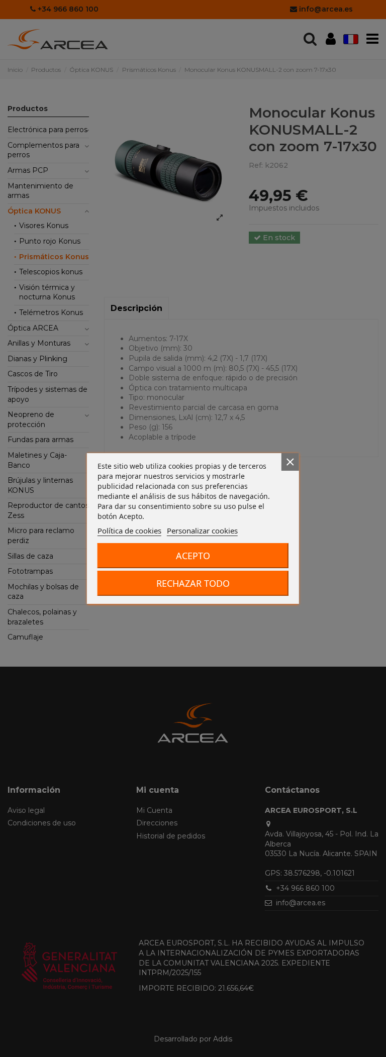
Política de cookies (129, 530)
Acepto (193, 556)
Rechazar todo (193, 583)
